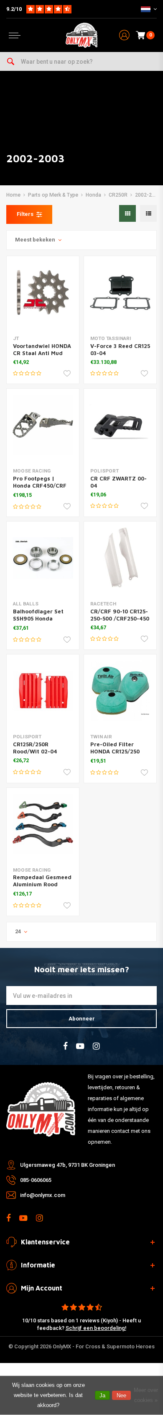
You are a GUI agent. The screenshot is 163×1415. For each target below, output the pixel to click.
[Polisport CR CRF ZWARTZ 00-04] (120, 425)
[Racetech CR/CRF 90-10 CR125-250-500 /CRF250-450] (120, 558)
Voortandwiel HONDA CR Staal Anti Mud (42, 349)
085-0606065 (35, 1180)
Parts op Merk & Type (53, 195)
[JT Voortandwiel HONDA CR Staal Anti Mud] (42, 292)
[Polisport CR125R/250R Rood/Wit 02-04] (42, 690)
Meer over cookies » (146, 1395)
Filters (25, 214)
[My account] (124, 35)
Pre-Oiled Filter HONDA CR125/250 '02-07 (115, 751)
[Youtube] (80, 1046)
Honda (93, 195)
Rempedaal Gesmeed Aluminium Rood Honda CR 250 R (42, 884)
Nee (121, 1395)
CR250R (118, 195)
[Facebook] (65, 1046)
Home (13, 195)
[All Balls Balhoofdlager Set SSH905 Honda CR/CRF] (42, 558)
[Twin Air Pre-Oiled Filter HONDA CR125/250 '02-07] (120, 690)
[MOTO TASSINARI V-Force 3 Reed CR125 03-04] (120, 292)
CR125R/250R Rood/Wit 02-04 (35, 748)
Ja (102, 1395)
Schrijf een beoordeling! (96, 1328)
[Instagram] (96, 1046)
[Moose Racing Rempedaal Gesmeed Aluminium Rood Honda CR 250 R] (42, 824)
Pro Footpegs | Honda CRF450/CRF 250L (39, 485)
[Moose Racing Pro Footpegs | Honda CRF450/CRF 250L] (42, 425)
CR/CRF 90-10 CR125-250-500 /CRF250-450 (119, 615)
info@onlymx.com (42, 1195)
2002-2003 (147, 195)
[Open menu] (14, 35)
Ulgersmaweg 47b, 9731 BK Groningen (67, 1165)
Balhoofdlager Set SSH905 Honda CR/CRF (38, 618)
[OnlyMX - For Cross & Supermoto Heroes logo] (81, 35)
